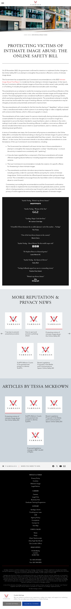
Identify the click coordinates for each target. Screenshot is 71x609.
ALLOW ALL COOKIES (31, 604)
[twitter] (57, 466)
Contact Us (35, 523)
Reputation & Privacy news (39, 35)
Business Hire (35, 500)
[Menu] (2, 3)
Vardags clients (35, 509)
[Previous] (1, 333)
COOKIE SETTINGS (12, 604)
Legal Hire (35, 497)
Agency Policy (35, 517)
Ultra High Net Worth (35, 541)
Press (35, 535)
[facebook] (53, 466)
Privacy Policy (35, 478)
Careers (35, 494)
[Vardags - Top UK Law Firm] (35, 5)
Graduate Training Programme (35, 502)
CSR (35, 515)
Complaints (35, 520)
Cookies (35, 481)
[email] (64, 466)
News (29, 35)
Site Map (35, 525)
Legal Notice (35, 486)
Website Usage (35, 483)
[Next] (69, 333)
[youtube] (61, 466)
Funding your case (35, 512)
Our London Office (35, 543)
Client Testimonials (35, 538)
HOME (25, 35)
